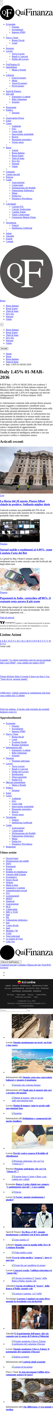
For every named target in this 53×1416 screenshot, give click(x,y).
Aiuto (36, 997)
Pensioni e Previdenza (22, 198)
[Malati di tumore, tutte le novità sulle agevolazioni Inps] (29, 1099)
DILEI (38, 988)
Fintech (15, 225)
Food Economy (19, 78)
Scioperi (15, 102)
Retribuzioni (17, 774)
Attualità (10, 236)
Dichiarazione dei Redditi (23, 188)
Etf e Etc (16, 161)
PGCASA (8, 988)
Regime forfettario (20, 745)
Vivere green (18, 142)
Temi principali (13, 936)
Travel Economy (19, 83)
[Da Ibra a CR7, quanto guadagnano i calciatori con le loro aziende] (29, 1216)
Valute (15, 166)
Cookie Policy (41, 994)
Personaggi (11, 107)
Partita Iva (16, 196)
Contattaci (22, 965)
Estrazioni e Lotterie (21, 96)
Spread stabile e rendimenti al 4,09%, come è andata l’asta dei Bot (26, 551)
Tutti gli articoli (7, 617)
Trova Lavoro (18, 53)
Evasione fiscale (19, 742)
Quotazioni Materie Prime (24, 217)
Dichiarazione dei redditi (17, 861)
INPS (8, 863)
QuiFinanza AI (13, 64)
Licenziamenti (12, 896)
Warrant (15, 163)
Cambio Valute (19, 212)
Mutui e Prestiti (19, 70)
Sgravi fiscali (12, 880)
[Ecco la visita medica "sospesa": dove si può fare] (29, 1252)
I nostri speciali (13, 174)
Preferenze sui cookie (23, 997)
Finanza (15, 27)
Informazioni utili (14, 747)
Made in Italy (12, 885)
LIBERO (8, 986)
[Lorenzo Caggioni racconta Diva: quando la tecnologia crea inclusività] (29, 1293)
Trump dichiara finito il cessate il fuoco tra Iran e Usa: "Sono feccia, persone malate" (25, 677)
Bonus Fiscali (18, 40)
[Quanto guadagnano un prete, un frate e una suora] (29, 1026)
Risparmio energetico (22, 139)
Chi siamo (10, 994)
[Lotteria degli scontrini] (29, 1357)
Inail (8, 928)
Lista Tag (10, 941)
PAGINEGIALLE (25, 986)
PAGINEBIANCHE (18, 988)
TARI (8, 933)
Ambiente (16, 126)
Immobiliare (11, 67)
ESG (14, 129)
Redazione (11, 846)
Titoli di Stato (18, 158)
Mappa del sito (34, 965)
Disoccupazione (19, 777)
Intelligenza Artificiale (22, 228)
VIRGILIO (15, 986)
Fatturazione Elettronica (23, 190)
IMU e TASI (12, 912)
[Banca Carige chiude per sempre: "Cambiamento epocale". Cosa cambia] (29, 1178)
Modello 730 (12, 930)
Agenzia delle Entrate (16, 874)
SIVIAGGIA (45, 988)
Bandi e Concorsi (20, 56)
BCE (8, 906)
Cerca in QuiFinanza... (10, 962)
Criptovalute (17, 185)
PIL (7, 917)
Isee (8, 922)
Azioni (15, 150)
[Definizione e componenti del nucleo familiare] (29, 1113)
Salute (9, 233)
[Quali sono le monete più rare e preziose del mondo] (29, 1085)
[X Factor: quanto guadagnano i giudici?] (29, 1192)
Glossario (10, 171)
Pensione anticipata (21, 761)
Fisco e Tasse (12, 37)
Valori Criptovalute (20, 214)
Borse (8, 147)
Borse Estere (18, 155)
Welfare (9, 882)
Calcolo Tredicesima (21, 209)
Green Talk (17, 131)
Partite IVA (17, 779)
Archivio (4, 967)
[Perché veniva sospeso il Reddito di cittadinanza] (29, 1137)
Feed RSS (46, 965)
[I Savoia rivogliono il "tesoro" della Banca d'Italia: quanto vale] (29, 1279)
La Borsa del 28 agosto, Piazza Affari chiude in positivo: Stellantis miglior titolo (25, 503)
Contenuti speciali (8, 965)
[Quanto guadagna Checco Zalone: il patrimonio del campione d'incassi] (29, 1342)
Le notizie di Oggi (14, 938)
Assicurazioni (18, 182)
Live (2, 495)
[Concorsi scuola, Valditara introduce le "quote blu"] (29, 1265)
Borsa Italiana (18, 153)
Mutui (14, 193)
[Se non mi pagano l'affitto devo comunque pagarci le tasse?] (29, 1367)
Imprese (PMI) (18, 32)
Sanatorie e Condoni (15, 888)
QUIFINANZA (16, 991)
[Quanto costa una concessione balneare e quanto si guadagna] (29, 1061)
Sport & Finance (13, 91)
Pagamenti (11, 866)
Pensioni (10, 48)
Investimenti (17, 29)
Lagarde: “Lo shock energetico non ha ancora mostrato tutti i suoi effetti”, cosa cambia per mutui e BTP (25, 661)
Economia (10, 24)
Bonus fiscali (18, 736)
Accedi (4, 348)
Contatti (9, 241)
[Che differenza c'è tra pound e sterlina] (29, 1390)
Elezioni (15, 112)
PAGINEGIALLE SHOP (40, 986)
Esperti (9, 238)
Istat (8, 914)
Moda (14, 80)
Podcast (9, 177)
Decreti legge (12, 858)
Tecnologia (11, 222)
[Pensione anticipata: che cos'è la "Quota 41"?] (29, 1162)
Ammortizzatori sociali (16, 890)
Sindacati (10, 901)
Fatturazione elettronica (17, 920)
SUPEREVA (37, 991)
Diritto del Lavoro (20, 59)
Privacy (30, 994)
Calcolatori (11, 204)
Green (9, 123)
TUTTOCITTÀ (30, 988)
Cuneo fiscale (12, 925)
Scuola (9, 869)
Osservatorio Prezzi (15, 118)
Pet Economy (18, 86)
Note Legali (21, 994)
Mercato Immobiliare (15, 782)
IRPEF (9, 898)
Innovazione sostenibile (23, 134)
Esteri (8, 120)
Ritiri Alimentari (19, 99)
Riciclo (15, 137)
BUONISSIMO (27, 991)
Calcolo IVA (18, 206)
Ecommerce (11, 877)
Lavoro (9, 51)
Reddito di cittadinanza (16, 871)
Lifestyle (10, 75)
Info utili (10, 94)
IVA (8, 893)
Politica (9, 110)
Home (9, 353)
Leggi (14, 43)
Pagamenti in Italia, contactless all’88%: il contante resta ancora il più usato (25, 599)
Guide (9, 179)
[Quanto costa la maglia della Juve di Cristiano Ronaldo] (29, 1239)
